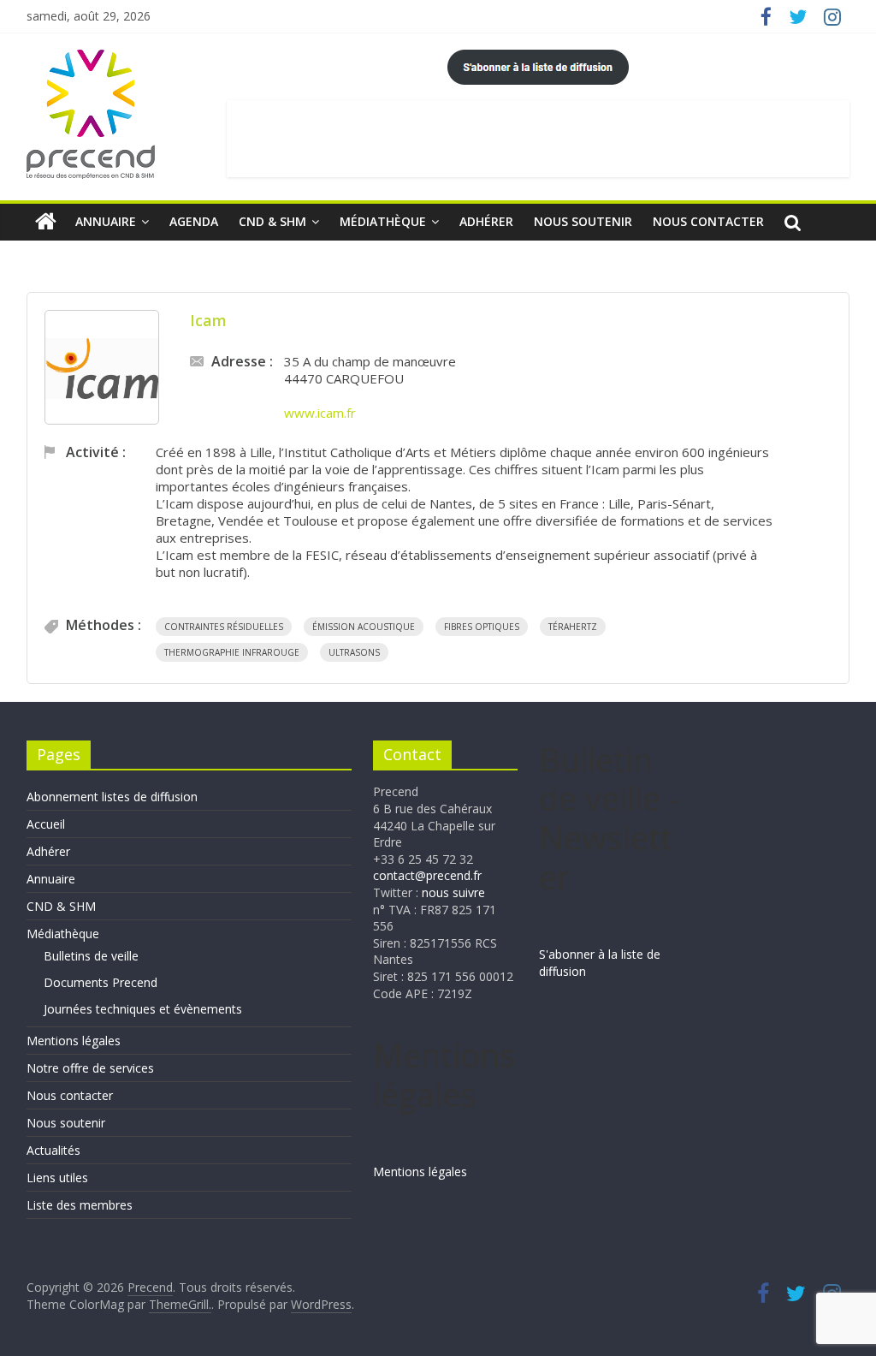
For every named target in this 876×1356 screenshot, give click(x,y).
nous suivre (453, 892)
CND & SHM (272, 221)
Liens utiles (57, 1177)
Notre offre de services (90, 1068)
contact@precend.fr (427, 875)
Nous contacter (708, 221)
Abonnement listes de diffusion (112, 796)
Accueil (46, 824)
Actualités (53, 1150)
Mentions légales (74, 1040)
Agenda (193, 221)
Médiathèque (383, 221)
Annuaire (105, 221)
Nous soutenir (583, 221)
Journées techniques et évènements (143, 1009)
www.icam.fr (320, 412)
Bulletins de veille (91, 956)
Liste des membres (80, 1205)
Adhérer (486, 221)
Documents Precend (100, 982)
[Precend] (46, 222)
